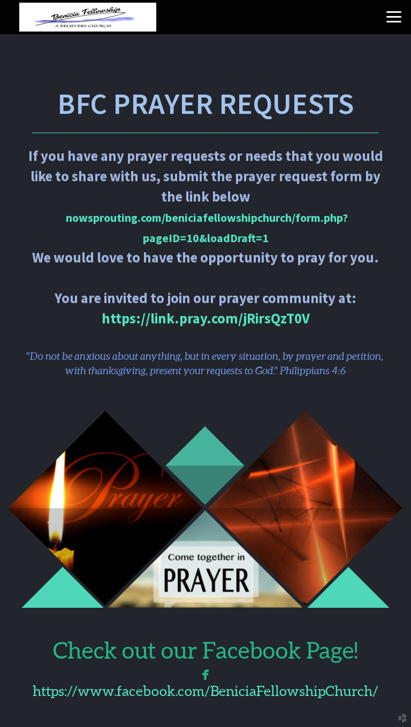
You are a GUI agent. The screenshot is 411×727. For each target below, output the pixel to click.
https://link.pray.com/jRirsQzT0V (206, 318)
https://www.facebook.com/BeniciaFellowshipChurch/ (205, 691)
